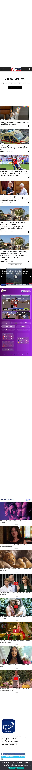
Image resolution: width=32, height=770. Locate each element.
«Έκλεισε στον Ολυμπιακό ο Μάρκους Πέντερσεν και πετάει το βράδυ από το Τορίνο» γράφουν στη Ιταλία (14, 173)
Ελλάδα (2, 143)
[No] (30, 765)
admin (1, 177)
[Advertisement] (16, 17)
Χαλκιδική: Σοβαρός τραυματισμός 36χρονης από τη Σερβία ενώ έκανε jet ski (14, 148)
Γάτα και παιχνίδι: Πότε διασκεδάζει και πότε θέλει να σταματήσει (14, 123)
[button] (2, 69)
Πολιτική (2, 194)
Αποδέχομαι (12, 767)
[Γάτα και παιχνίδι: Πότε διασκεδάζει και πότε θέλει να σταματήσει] (14, 113)
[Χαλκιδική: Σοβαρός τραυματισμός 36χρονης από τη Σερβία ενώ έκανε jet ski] (14, 136)
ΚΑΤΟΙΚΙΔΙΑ (3, 119)
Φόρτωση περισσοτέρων (14, 264)
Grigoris (2, 126)
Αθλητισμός (3, 168)
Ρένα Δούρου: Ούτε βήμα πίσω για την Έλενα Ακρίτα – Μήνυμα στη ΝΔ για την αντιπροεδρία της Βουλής (14, 199)
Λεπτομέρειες (20, 767)
